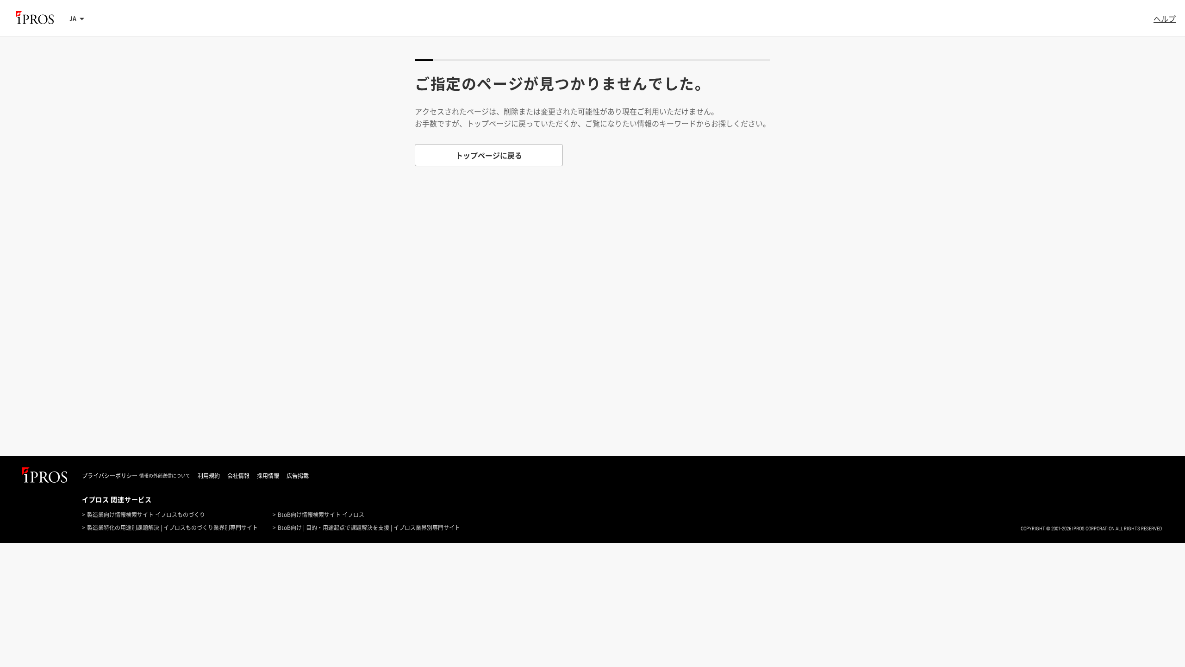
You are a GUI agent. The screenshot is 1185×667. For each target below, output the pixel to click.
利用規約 (209, 475)
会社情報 (238, 475)
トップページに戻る (488, 155)
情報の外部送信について (164, 475)
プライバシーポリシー (109, 475)
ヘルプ (1165, 18)
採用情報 (268, 475)
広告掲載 (298, 475)
